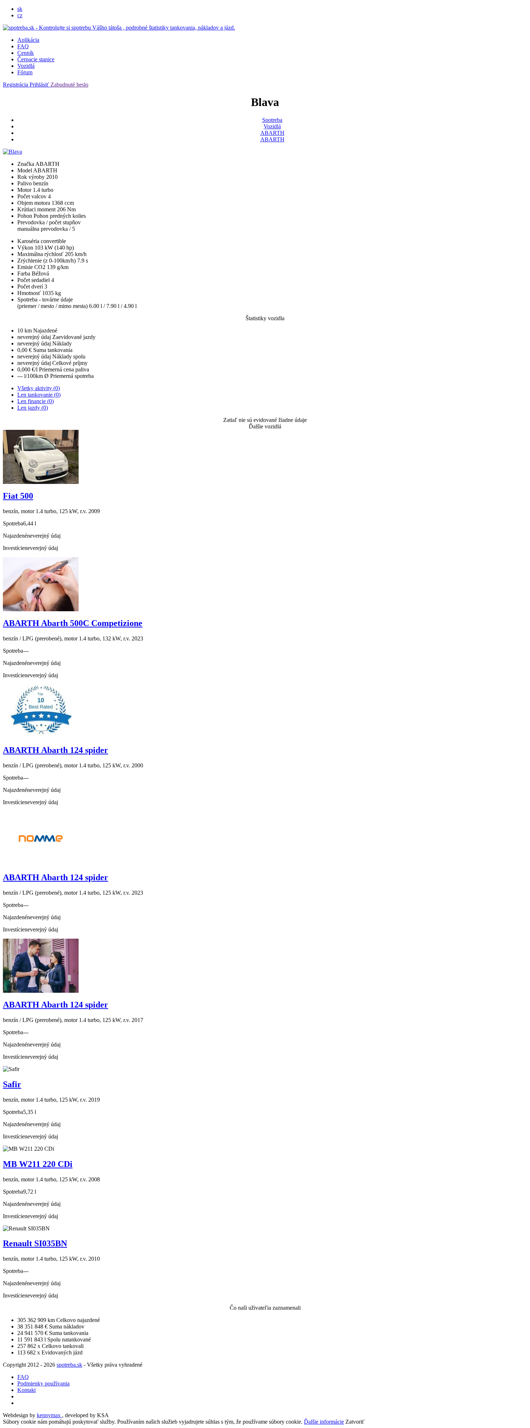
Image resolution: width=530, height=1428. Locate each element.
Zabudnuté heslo (69, 84)
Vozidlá (26, 66)
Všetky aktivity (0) (38, 388)
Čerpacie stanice (35, 59)
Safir (12, 1084)
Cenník (25, 53)
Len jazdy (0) (32, 408)
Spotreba (272, 120)
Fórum (24, 72)
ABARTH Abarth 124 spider (55, 750)
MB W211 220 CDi (37, 1164)
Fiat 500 (18, 496)
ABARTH (272, 133)
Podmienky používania (43, 1383)
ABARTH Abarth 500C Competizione (72, 623)
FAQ (23, 46)
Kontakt (26, 1390)
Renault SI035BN (35, 1243)
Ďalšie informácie (324, 1422)
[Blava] (12, 152)
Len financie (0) (35, 401)
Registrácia (16, 84)
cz (19, 15)
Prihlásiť (40, 84)
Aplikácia (28, 40)
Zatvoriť (355, 1422)
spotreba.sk (69, 1365)
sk (19, 9)
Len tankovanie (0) (39, 395)
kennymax (49, 1415)
